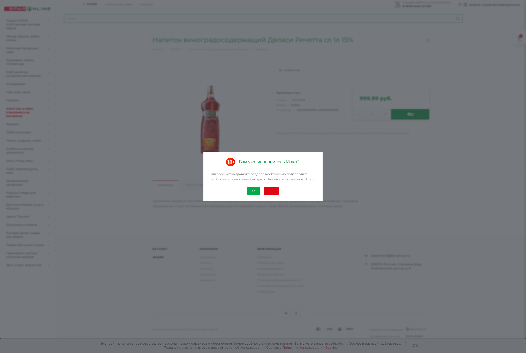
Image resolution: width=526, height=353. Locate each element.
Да (254, 191)
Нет (271, 191)
